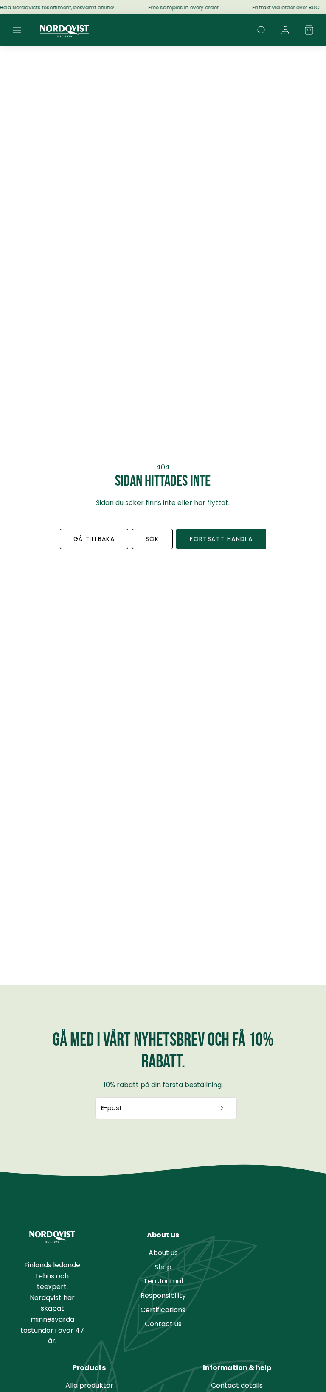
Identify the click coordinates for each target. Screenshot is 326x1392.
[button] (17, 30)
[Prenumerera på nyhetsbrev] (222, 1108)
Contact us (163, 1324)
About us (163, 1253)
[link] (285, 30)
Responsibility (163, 1295)
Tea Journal (163, 1281)
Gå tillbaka (94, 539)
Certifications (163, 1310)
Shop (163, 1267)
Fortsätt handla (221, 539)
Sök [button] (152, 539)
